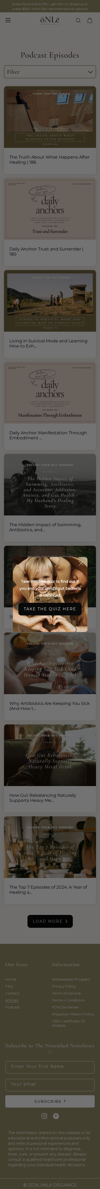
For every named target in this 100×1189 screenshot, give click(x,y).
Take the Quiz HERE (50, 609)
